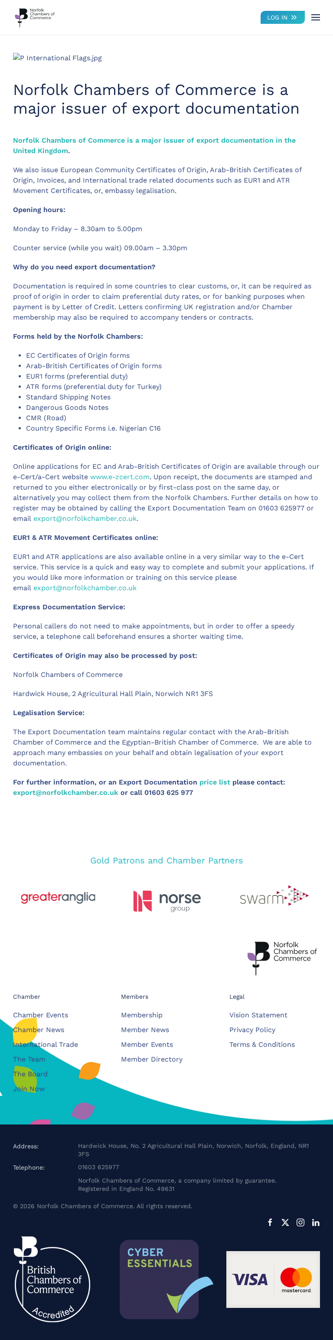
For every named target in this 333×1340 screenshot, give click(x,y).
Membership (142, 1015)
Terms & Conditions (262, 1044)
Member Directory (152, 1059)
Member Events (147, 1044)
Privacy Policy (252, 1030)
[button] (315, 17)
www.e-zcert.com (120, 477)
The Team (29, 1059)
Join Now (29, 1089)
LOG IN (277, 17)
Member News (145, 1030)
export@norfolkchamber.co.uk (85, 518)
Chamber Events (40, 1015)
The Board (30, 1074)
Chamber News (38, 1030)
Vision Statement (258, 1015)
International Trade (45, 1044)
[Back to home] (34, 17)
